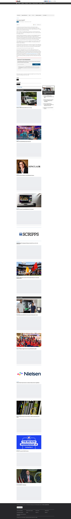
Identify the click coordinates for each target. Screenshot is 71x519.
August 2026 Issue (24, 15)
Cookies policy (47, 510)
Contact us (37, 512)
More (44, 3)
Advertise (46, 512)
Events (30, 3)
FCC (33, 15)
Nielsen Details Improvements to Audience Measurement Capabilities (48, 100)
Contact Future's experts (29, 510)
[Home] (17, 3)
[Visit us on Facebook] (44, 1)
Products (26, 3)
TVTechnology (22, 21)
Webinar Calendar (38, 15)
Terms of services (28, 66)
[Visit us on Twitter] (45, 1)
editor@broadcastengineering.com (31, 53)
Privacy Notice (21, 67)
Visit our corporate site (45, 504)
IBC (29, 15)
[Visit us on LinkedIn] (47, 1)
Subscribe (40, 3)
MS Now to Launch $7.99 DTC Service (48, 108)
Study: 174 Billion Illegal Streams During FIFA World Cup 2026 (49, 96)
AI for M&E (44, 15)
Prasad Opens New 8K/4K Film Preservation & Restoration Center (48, 93)
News (19, 3)
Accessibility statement (20, 512)
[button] (53, 1)
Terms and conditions (20, 510)
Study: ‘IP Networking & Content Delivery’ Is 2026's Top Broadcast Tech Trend (49, 104)
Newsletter (39, 24)
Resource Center (35, 3)
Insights (22, 3)
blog (17, 79)
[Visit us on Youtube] (48, 1)
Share (18, 24)
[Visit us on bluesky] (49, 1)
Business (18, 84)
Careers (27, 512)
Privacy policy (37, 510)
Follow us (35, 24)
